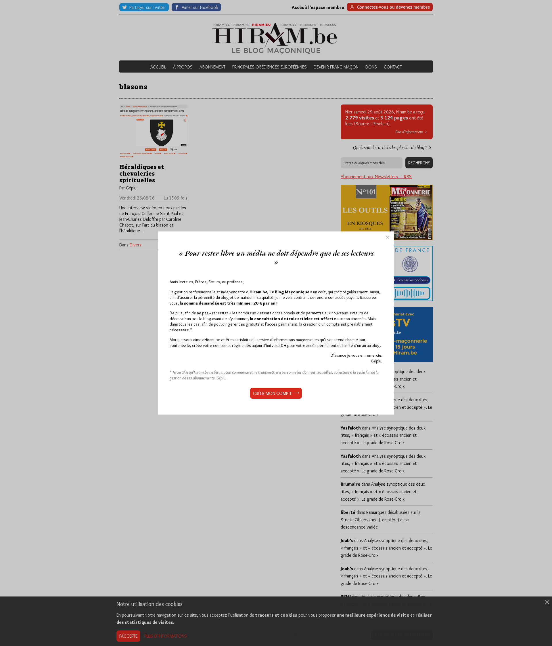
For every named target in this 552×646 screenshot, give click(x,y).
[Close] (387, 237)
